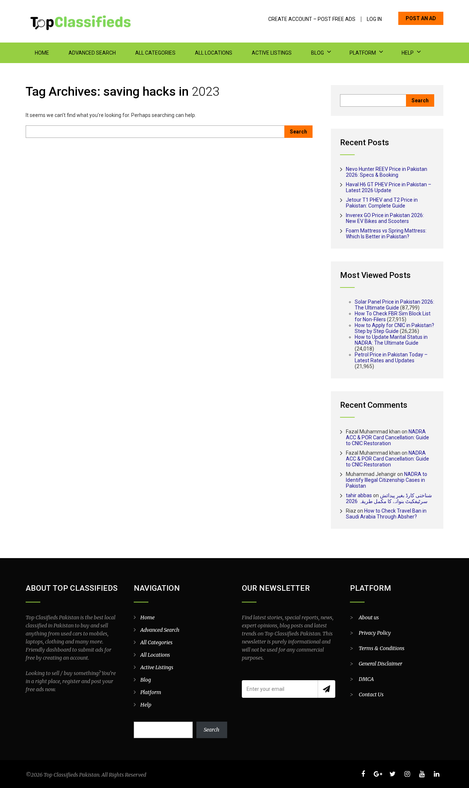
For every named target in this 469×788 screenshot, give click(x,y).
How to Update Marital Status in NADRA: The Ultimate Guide (391, 340)
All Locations (213, 53)
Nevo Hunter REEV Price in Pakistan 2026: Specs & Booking (386, 172)
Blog (317, 53)
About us (369, 617)
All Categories (155, 53)
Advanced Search (92, 53)
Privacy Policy (375, 633)
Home (42, 53)
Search (211, 729)
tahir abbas (359, 495)
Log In (374, 19)
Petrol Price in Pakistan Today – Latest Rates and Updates (391, 357)
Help (408, 53)
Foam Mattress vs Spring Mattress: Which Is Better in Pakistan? (386, 233)
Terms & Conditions (382, 648)
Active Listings (272, 53)
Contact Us (371, 694)
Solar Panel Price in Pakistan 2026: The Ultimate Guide (394, 305)
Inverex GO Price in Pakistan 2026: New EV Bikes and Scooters (385, 218)
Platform (363, 53)
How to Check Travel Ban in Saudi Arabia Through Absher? (386, 514)
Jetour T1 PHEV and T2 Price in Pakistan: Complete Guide (382, 203)
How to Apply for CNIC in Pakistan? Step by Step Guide (394, 328)
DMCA (366, 679)
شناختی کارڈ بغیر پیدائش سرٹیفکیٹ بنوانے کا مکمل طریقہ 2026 (389, 498)
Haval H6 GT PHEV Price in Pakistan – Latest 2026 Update (388, 187)
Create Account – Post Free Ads (311, 19)
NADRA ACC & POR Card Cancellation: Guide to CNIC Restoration (387, 437)
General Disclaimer (380, 663)
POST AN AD (421, 18)
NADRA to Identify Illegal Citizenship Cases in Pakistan (386, 480)
